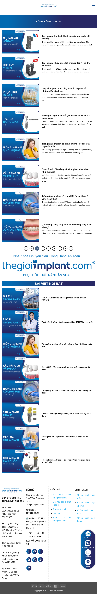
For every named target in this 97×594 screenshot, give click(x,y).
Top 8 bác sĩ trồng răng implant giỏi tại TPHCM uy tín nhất (67, 322)
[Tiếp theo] (71, 248)
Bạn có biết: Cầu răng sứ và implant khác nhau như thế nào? (65, 170)
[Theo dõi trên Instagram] (34, 559)
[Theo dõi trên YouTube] (34, 551)
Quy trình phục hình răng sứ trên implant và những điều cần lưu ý (64, 89)
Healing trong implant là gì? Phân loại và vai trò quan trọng (66, 116)
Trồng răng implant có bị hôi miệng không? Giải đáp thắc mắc (66, 145)
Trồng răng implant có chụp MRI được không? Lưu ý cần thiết (65, 197)
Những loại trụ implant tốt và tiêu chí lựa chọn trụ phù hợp (65, 438)
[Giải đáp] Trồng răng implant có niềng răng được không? (67, 226)
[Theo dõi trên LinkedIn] (28, 568)
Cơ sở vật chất (59, 509)
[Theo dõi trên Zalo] (40, 551)
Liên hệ (56, 513)
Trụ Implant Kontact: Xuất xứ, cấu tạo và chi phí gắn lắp (66, 37)
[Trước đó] (26, 248)
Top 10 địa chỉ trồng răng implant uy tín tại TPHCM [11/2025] (64, 299)
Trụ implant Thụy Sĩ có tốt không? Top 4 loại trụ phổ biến (66, 64)
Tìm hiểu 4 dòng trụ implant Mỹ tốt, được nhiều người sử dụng (67, 415)
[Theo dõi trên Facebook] (28, 551)
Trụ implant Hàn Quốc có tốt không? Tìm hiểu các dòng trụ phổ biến (66, 461)
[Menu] (93, 6)
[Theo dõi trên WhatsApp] (28, 559)
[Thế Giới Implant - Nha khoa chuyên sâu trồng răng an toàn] (48, 6)
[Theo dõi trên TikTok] (40, 559)
